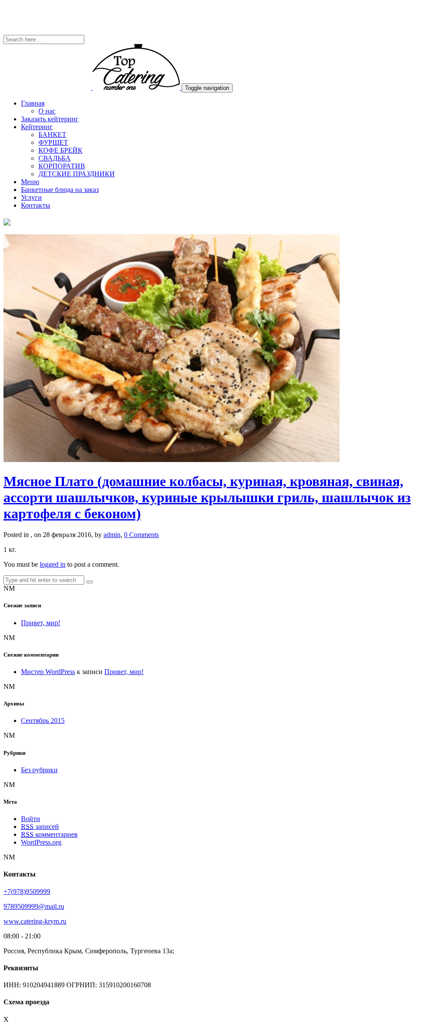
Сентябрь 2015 (43, 720)
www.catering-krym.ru (34, 921)
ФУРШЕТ (53, 142)
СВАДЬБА (54, 158)
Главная (33, 103)
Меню (30, 181)
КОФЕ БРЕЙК (60, 150)
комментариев (49, 834)
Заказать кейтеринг (50, 119)
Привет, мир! (40, 622)
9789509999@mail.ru (33, 906)
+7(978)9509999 (26, 891)
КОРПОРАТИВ (61, 166)
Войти (30, 818)
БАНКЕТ (52, 134)
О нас (46, 111)
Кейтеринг (37, 126)
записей (40, 826)
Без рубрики (39, 770)
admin (111, 534)
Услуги (31, 197)
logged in (52, 564)
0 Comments (141, 534)
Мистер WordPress (48, 671)
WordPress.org (41, 842)
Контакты (35, 205)
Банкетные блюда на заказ (60, 189)
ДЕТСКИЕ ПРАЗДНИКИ (76, 174)
